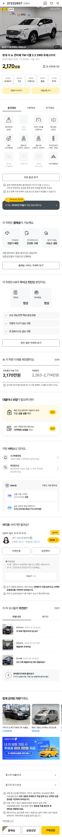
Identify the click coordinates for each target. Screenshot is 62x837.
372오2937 (18, 3)
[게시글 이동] (31, 629)
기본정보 (31, 107)
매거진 (45, 616)
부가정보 (50, 107)
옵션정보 (12, 107)
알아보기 (31, 412)
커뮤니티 (16, 616)
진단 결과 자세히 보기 (31, 342)
